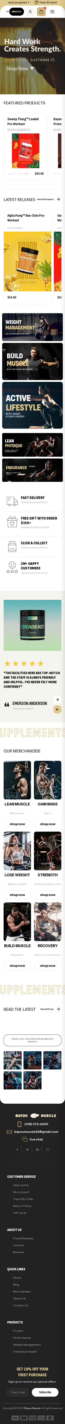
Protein (18, 1331)
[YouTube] (37, 1149)
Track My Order (23, 1199)
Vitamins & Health (25, 1351)
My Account (21, 1192)
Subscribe (45, 1392)
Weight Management (27, 1344)
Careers (18, 1245)
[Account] (30, 12)
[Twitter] (27, 1149)
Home (17, 1277)
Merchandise (22, 1291)
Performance (22, 1338)
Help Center (21, 1185)
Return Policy (22, 1206)
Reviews (18, 1252)
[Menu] (52, 11)
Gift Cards (19, 1213)
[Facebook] (17, 1149)
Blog (16, 1284)
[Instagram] (47, 1149)
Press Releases (23, 1238)
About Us (19, 1298)
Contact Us (20, 1305)
